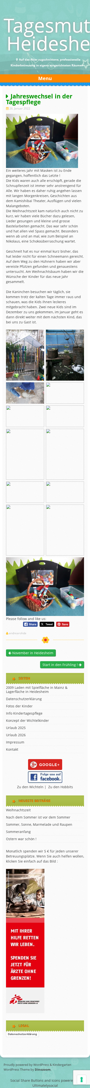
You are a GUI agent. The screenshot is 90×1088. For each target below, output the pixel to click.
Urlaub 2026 (16, 735)
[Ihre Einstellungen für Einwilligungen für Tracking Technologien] (81, 1079)
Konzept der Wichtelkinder (27, 720)
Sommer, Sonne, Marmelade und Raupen (39, 824)
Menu (45, 78)
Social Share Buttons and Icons (35, 1080)
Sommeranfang (18, 831)
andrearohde (17, 633)
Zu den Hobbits (60, 787)
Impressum (15, 742)
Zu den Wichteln (30, 787)
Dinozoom (43, 1069)
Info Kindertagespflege (24, 713)
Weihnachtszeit (18, 810)
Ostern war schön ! (21, 839)
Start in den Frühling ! (60, 664)
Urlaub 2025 (16, 727)
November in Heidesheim (32, 653)
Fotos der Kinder (19, 706)
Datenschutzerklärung (24, 699)
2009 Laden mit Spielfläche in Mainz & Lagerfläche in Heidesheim (36, 689)
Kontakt (12, 749)
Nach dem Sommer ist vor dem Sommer (38, 817)
